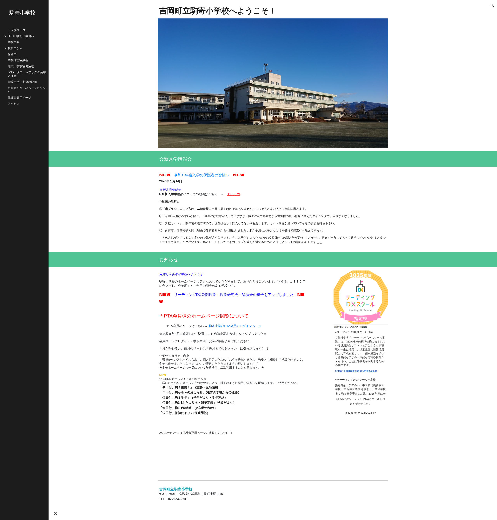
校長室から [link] (15, 48)
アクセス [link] (13, 103)
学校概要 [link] (13, 42)
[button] (492, 5)
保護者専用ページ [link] (19, 97)
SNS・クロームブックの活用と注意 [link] (27, 74)
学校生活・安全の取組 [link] (22, 81)
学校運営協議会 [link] (18, 60)
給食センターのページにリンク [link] (27, 89)
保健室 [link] (12, 54)
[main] (273, 10)
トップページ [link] (16, 30)
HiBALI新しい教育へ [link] (21, 36)
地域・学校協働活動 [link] (21, 66)
